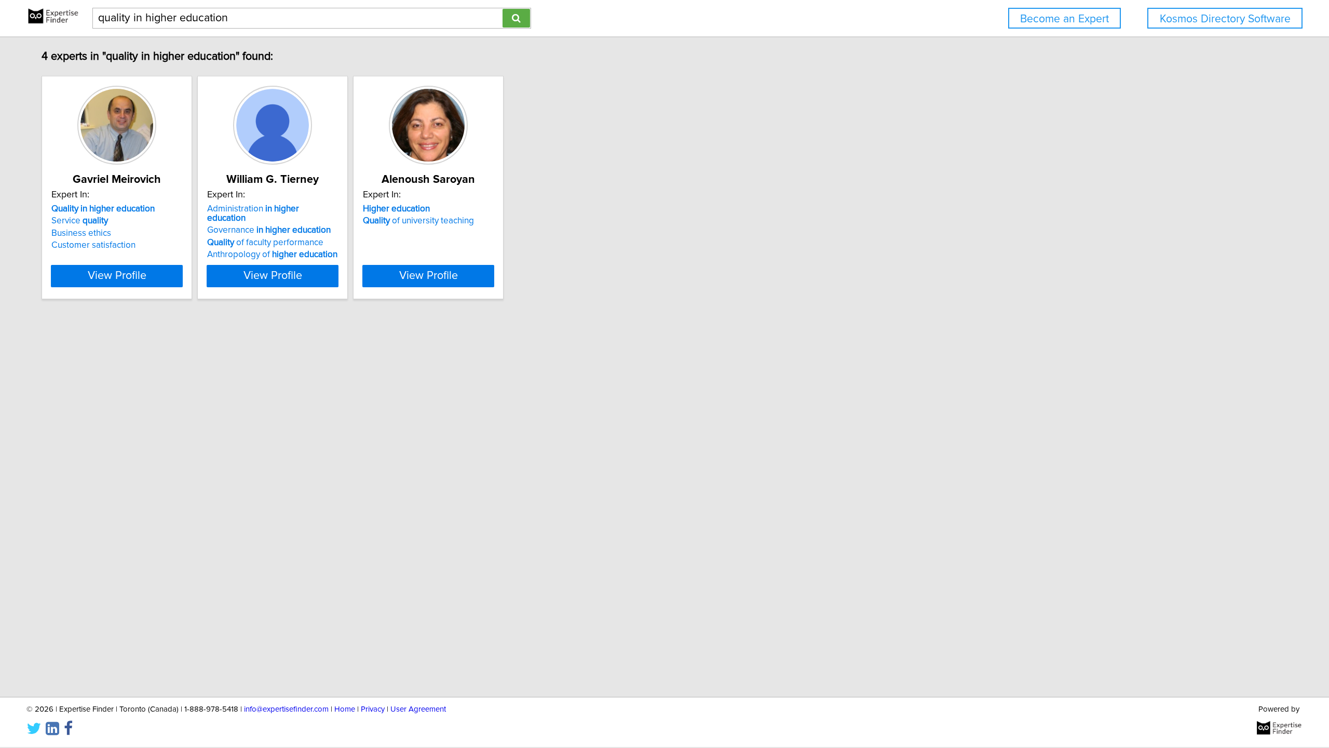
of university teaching (418, 220)
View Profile (117, 276)
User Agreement (418, 709)
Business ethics (81, 233)
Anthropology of (272, 254)
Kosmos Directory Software (1225, 19)
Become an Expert (1064, 19)
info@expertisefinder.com (286, 709)
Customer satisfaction (93, 245)
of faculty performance (265, 242)
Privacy (373, 709)
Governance (269, 230)
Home (344, 709)
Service (79, 220)
